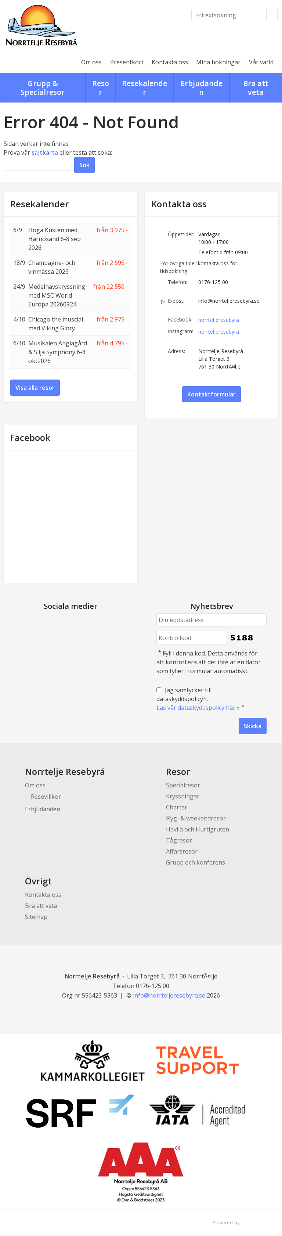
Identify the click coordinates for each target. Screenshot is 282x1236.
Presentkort (127, 62)
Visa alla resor (35, 388)
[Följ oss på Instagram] (77, 623)
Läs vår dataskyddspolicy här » (198, 708)
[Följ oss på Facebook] (63, 623)
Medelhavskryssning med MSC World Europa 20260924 (56, 295)
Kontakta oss (170, 62)
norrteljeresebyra (218, 319)
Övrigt (38, 881)
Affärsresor (182, 851)
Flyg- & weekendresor (196, 818)
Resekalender (39, 204)
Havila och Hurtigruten (197, 829)
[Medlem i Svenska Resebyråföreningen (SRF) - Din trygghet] (80, 1111)
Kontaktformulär (211, 394)
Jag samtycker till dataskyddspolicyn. (200, 699)
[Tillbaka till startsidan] (42, 25)
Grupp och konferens (195, 862)
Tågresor (179, 840)
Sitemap (36, 917)
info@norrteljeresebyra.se (229, 300)
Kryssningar (182, 796)
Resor (178, 771)
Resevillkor (46, 797)
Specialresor (183, 785)
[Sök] (272, 15)
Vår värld (261, 62)
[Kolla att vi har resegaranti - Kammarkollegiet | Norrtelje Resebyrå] (92, 1060)
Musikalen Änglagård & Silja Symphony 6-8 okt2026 (57, 352)
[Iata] (197, 1110)
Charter (176, 807)
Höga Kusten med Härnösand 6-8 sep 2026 (54, 239)
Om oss (91, 62)
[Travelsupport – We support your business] (197, 1060)
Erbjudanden (42, 809)
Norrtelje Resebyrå (65, 771)
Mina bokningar (218, 62)
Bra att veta (41, 906)
